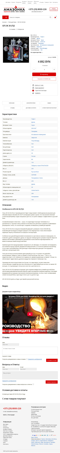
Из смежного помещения (47, 45)
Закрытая (39, 46)
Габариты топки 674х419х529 (39, 165)
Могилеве (48, 439)
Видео (49, 103)
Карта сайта (34, 437)
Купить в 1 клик (39, 85)
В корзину (44, 74)
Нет (42, 50)
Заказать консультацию (53, 9)
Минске (33, 445)
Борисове (37, 442)
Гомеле (43, 439)
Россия (33, 156)
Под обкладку (43, 48)
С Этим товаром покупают (49, 108)
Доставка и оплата (31, 108)
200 (32, 193)
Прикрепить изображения (35, 359)
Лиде (42, 442)
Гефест (42, 36)
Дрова (38, 38)
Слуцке (50, 444)
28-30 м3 (42, 41)
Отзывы (42, 2)
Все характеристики (36, 52)
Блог (51, 2)
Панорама (41, 43)
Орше (32, 442)
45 (32, 153)
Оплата (13, 2)
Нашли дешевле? (39, 88)
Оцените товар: (7, 356)
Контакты (55, 2)
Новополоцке (34, 444)
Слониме (45, 444)
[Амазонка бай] (14, 9)
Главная (47, 2)
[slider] (5, 29)
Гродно (33, 440)
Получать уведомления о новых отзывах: (14, 359)
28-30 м (33, 128)
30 (32, 187)
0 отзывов (12, 29)
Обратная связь (36, 2)
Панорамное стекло (37, 178)
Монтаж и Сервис (30, 2)
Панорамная (34, 196)
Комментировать (51, 382)
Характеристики (31, 103)
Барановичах (43, 440)
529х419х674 (35, 190)
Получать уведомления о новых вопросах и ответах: (17, 384)
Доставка (8, 2)
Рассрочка (18, 2)
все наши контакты (37, 11)
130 (32, 162)
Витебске (54, 439)
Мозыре (53, 442)
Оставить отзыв (51, 360)
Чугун (42, 40)
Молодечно (47, 442)
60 (32, 159)
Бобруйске (50, 440)
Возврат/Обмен (24, 2)
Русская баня (35, 171)
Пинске (41, 444)
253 (32, 168)
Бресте (37, 440)
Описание (11, 103)
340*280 (33, 175)
